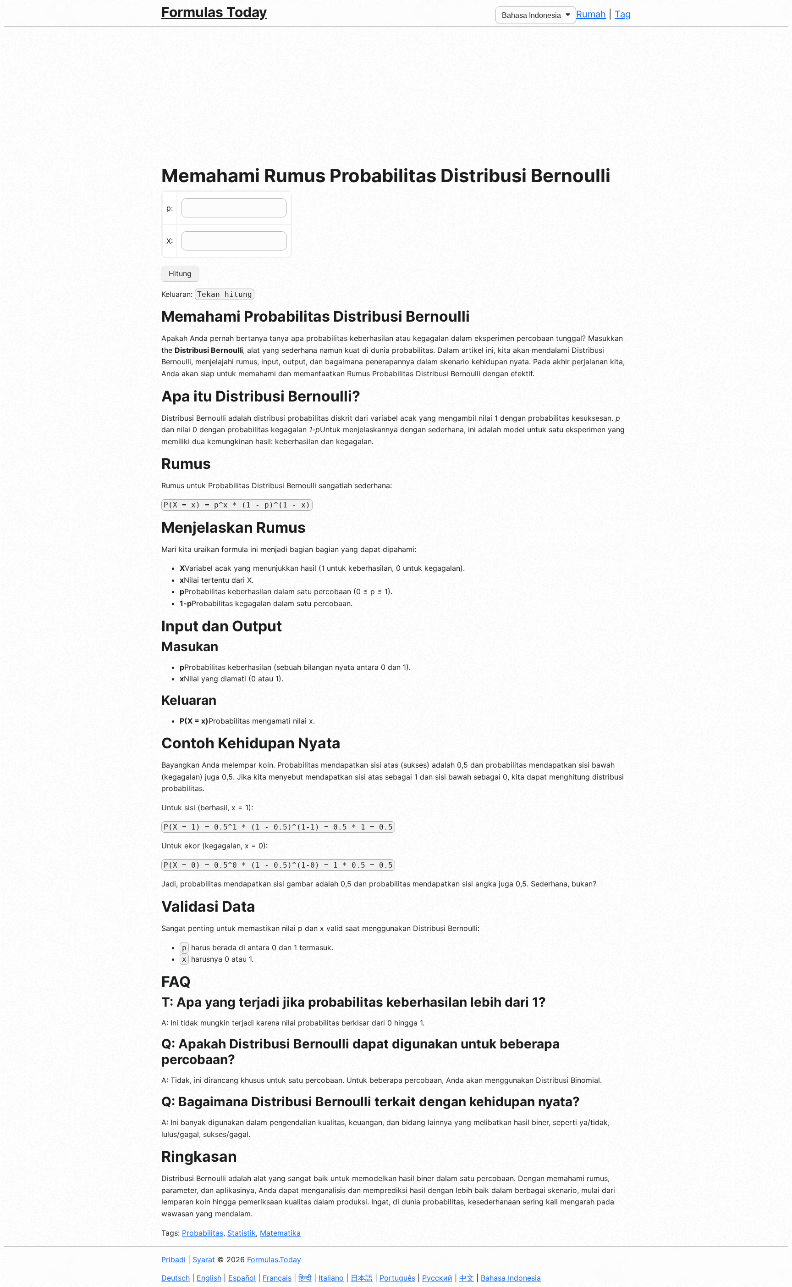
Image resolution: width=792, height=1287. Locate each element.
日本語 (362, 1277)
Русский (437, 1277)
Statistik (241, 1232)
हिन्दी (305, 1277)
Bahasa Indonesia (511, 1277)
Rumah (591, 14)
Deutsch (175, 1277)
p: (169, 207)
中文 (466, 1277)
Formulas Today (214, 12)
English (209, 1277)
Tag (623, 14)
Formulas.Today (274, 1259)
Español (242, 1277)
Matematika (280, 1232)
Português (397, 1277)
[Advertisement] (396, 95)
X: (169, 240)
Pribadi (173, 1259)
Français (277, 1277)
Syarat (203, 1259)
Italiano (331, 1277)
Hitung (180, 273)
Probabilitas (202, 1232)
